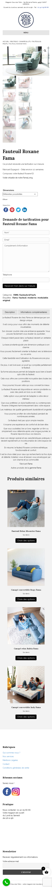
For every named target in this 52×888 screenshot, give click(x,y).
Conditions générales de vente (16, 768)
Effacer (5, 199)
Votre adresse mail (11, 861)
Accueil (6, 41)
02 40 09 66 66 (43, 7)
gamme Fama (35, 468)
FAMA (15, 295)
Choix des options (26, 540)
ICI (32, 173)
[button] (45, 50)
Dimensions (8, 190)
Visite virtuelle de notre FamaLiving (18, 178)
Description (10, 312)
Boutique (14, 41)
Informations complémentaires (34, 312)
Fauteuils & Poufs (27, 295)
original (6, 300)
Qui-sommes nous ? (11, 753)
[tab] (9, 312)
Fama (15, 298)
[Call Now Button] (6, 882)
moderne (32, 298)
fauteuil (23, 298)
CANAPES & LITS (25, 41)
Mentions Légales (10, 760)
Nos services (8, 756)
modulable (42, 298)
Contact (6, 764)
